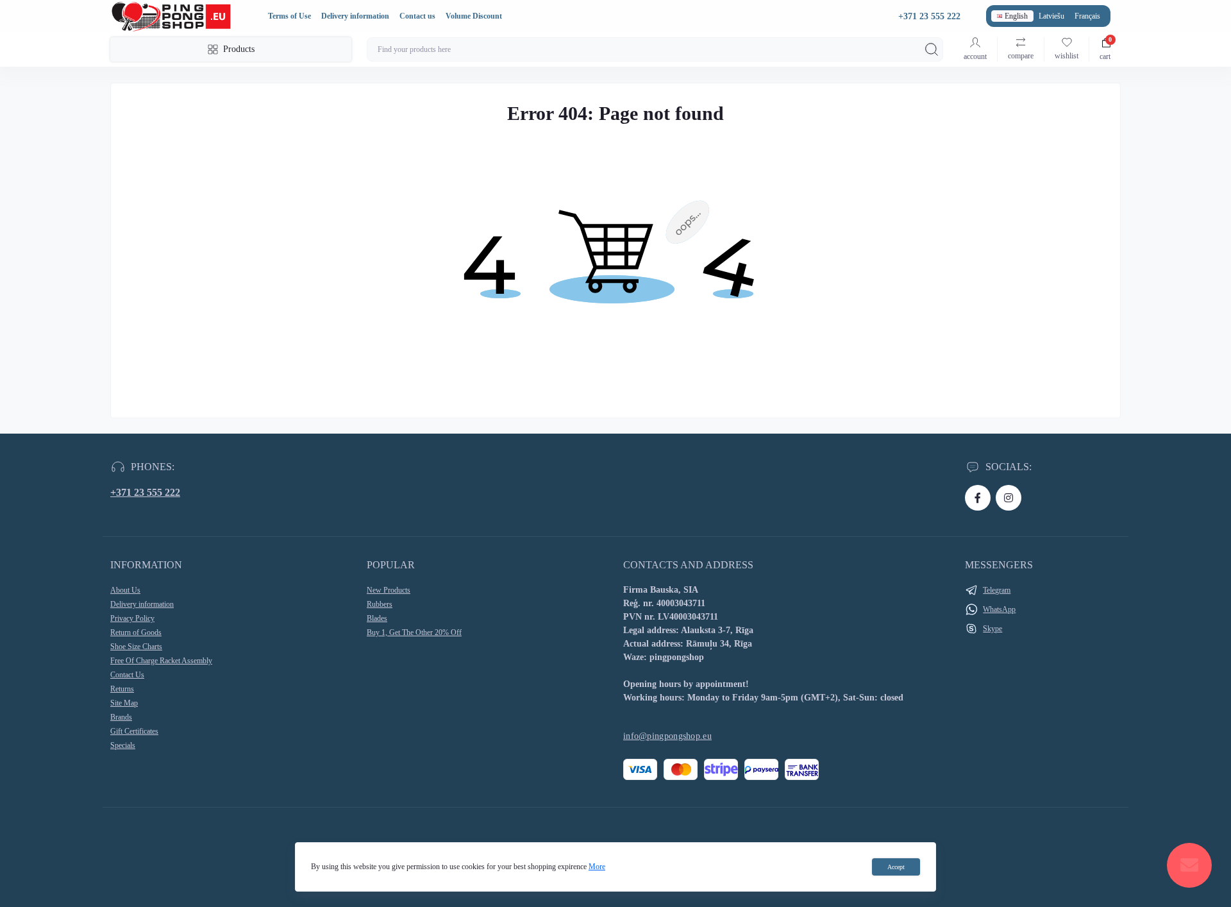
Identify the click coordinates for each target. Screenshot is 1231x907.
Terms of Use (289, 16)
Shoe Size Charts (136, 646)
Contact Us (127, 674)
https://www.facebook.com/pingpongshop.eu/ (978, 498)
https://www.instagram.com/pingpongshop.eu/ (1008, 498)
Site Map (124, 703)
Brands (121, 717)
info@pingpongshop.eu (667, 736)
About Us (125, 590)
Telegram (996, 590)
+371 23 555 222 (145, 492)
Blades (377, 618)
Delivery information (355, 16)
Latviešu (1051, 16)
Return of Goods (136, 632)
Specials (122, 745)
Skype (992, 628)
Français (1087, 16)
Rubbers (379, 604)
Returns (122, 688)
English (1016, 16)
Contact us (417, 16)
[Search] (931, 49)
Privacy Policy (132, 618)
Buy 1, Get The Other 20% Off (414, 632)
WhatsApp (999, 609)
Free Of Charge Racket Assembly (161, 660)
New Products (388, 590)
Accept (896, 866)
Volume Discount (474, 16)
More (597, 866)
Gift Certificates (134, 731)
